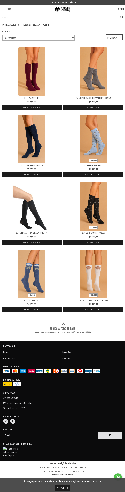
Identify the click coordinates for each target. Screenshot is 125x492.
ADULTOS (12, 24)
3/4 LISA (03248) (31, 98)
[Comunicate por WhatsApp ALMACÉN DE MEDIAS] (118, 477)
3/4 (38, 24)
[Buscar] (121, 17)
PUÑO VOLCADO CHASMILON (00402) (93, 98)
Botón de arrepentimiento (62, 475)
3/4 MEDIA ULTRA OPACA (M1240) (31, 233)
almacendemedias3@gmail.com (20, 403)
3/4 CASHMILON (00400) (32, 165)
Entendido (62, 488)
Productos (66, 351)
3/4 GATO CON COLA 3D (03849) (93, 300)
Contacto (66, 358)
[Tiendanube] (62, 464)
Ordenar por (6, 31)
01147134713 (12, 398)
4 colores (93, 160)
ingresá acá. (80, 472)
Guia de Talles (9, 358)
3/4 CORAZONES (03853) (93, 233)
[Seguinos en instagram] (5, 421)
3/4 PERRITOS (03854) (93, 165)
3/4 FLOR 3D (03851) (31, 300)
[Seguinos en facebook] (12, 421)
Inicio (4, 24)
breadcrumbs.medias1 (27, 24)
